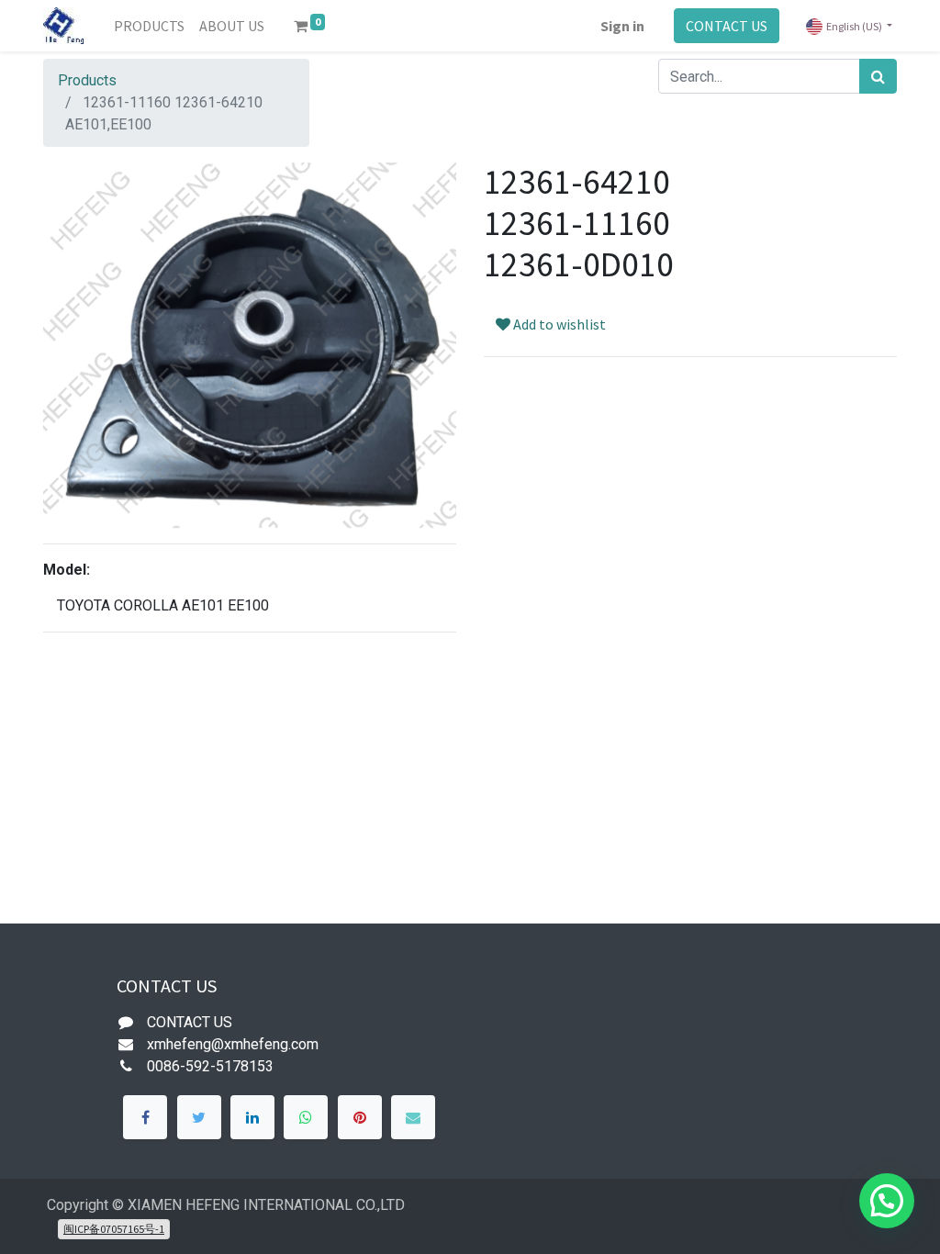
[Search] (878, 76)
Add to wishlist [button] (558, 324)
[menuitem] (149, 25)
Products (87, 80)
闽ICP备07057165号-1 (113, 1229)
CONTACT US (726, 26)
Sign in (622, 26)
